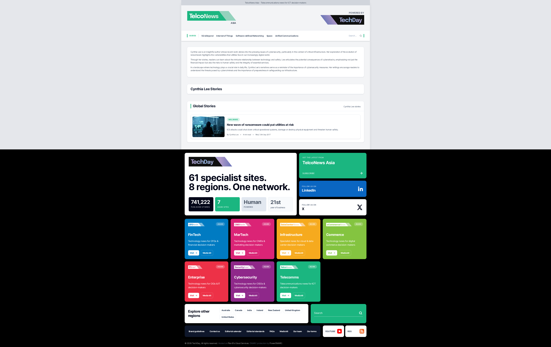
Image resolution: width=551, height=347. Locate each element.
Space (269, 36)
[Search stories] (360, 313)
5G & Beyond (207, 36)
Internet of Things (224, 36)
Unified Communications (286, 36)
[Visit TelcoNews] (293, 267)
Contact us (215, 331)
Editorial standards (255, 331)
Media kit (207, 253)
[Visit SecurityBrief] (247, 267)
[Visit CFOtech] (201, 224)
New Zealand (274, 310)
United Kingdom (292, 310)
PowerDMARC (276, 343)
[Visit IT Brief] (201, 267)
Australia (226, 310)
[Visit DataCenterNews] (293, 224)
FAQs (272, 331)
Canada (238, 310)
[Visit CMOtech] (247, 224)
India (249, 310)
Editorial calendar (233, 331)
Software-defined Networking (250, 36)
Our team (297, 331)
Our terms (312, 331)
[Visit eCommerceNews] (339, 224)
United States (228, 317)
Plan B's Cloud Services (238, 343)
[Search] (360, 35)
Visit (192, 253)
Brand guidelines (196, 331)
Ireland (260, 310)
